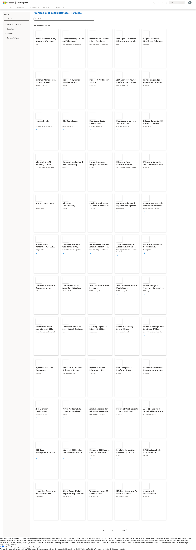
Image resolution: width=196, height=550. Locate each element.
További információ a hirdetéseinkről (100, 549)
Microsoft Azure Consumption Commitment (110, 538)
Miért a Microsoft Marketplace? (10, 538)
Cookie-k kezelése (119, 549)
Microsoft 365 (41, 543)
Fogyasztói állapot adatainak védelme (13, 549)
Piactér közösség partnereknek (104, 541)
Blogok (24, 538)
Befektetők (149, 543)
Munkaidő (47, 538)
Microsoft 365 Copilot (68, 543)
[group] (37, 47)
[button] (35, 19)
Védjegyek (84, 549)
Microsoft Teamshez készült (86, 543)
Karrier (98, 543)
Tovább (122, 530)
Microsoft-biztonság (15, 543)
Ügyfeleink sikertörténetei (35, 538)
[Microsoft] (8, 3)
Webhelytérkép (31, 549)
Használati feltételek (73, 549)
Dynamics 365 (31, 543)
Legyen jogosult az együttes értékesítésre (80, 541)
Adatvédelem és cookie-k (57, 549)
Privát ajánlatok (90, 538)
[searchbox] (18, 18)
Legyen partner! (150, 538)
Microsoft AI (4, 543)
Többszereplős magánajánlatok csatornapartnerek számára (168, 541)
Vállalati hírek (121, 543)
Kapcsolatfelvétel (42, 549)
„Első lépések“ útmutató (59, 538)
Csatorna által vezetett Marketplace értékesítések (131, 541)
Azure (25, 543)
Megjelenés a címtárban (164, 538)
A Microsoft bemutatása (108, 543)
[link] (46, 48)
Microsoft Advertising (54, 543)
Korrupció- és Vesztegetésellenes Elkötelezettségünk (171, 543)
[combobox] (64, 19)
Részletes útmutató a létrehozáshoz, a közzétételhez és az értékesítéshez (41, 541)
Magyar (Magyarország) (8, 545)
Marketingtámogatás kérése (181, 538)
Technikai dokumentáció (76, 538)
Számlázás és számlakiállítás (134, 538)
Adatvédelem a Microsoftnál (136, 543)
